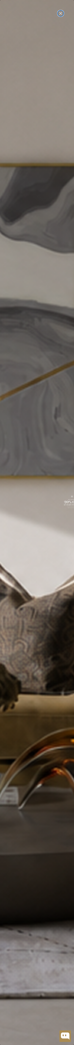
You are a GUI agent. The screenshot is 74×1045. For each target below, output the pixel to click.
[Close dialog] (61, 13)
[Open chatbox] (65, 1036)
